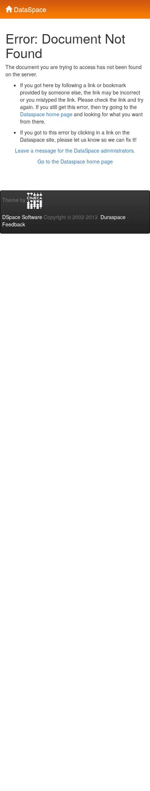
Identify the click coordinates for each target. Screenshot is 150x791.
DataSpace (29, 7)
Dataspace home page (46, 114)
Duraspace (113, 217)
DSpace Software (22, 217)
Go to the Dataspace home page (75, 161)
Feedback (13, 224)
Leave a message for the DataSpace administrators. (75, 150)
